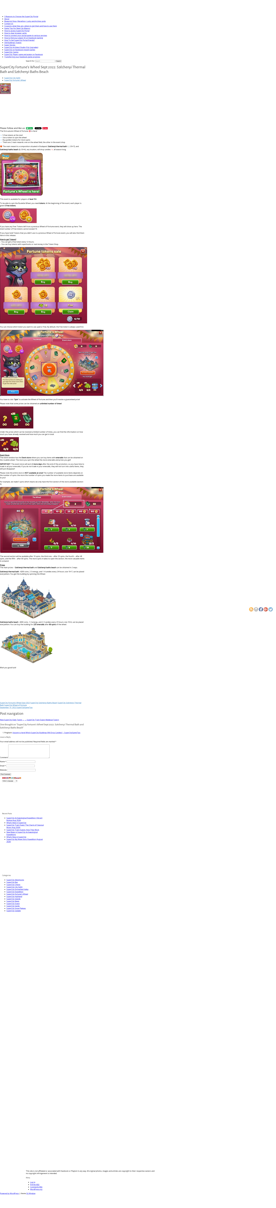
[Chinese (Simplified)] (3, 778)
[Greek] (12, 778)
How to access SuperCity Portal (16, 31)
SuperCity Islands (13, 899)
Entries (34, 1184)
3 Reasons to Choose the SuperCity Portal (21, 16)
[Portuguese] (15, 778)
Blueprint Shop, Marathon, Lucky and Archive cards (25, 21)
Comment (4, 757)
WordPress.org (36, 1189)
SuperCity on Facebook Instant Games (19, 50)
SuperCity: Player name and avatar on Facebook (23, 54)
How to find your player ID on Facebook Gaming (23, 38)
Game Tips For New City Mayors (17, 28)
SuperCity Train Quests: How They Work (22, 830)
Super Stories (9, 45)
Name (3, 761)
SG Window (30, 1193)
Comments (36, 1187)
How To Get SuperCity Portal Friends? (19, 40)
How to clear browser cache (15, 33)
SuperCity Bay (12, 882)
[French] (8, 778)
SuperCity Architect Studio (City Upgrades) (21, 47)
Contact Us (8, 23)
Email (3, 766)
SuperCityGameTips (16, 5)
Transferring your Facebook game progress (22, 57)
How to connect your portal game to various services (25, 35)
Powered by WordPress (9, 1193)
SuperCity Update (13, 911)
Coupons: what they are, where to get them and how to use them (30, 26)
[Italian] (13, 778)
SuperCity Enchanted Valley (17, 889)
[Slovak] (18, 778)
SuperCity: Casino (11, 52)
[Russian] (17, 778)
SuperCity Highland (14, 896)
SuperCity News (12, 901)
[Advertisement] (42, 110)
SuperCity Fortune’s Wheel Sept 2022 (15, 703)
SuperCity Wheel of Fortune (15, 705)
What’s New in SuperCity (16, 823)
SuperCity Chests (13, 884)
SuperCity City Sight (12, 78)
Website (3, 770)
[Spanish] (20, 778)
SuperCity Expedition (14, 892)
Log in (32, 1182)
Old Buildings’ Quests (12, 42)
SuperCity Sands (13, 906)
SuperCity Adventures (15, 880)
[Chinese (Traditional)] (5, 778)
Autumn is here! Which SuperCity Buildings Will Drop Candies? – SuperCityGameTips (46, 732)
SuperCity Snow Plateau (16, 908)
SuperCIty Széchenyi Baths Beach (43, 703)
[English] (6, 778)
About (6, 19)
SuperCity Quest (13, 903)
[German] (10, 778)
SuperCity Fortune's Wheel (15, 80)
